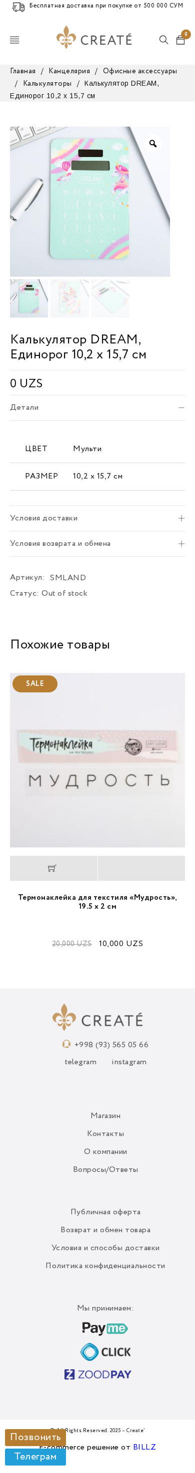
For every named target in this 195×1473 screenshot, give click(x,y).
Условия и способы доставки (106, 1248)
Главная (23, 71)
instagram (129, 1062)
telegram (80, 1062)
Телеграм (35, 1457)
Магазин (105, 1116)
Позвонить (35, 1438)
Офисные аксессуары (140, 71)
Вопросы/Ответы (105, 1170)
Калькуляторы (47, 83)
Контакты (105, 1134)
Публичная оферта (105, 1212)
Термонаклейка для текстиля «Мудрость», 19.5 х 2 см (98, 902)
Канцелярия (69, 71)
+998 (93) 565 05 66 (111, 1045)
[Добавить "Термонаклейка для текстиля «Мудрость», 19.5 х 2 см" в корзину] (54, 868)
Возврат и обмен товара (105, 1230)
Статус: (25, 594)
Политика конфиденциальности (106, 1266)
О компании (106, 1152)
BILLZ (144, 1448)
